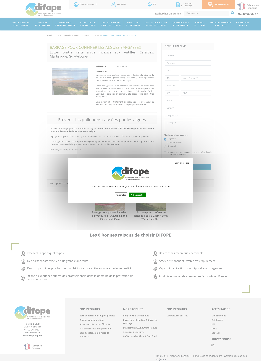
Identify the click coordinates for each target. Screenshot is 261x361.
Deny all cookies (182, 162)
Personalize (121, 194)
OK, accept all (138, 194)
